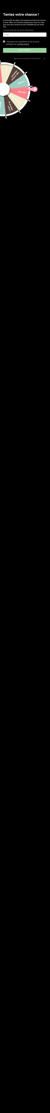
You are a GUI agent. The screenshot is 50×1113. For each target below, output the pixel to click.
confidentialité (23, 44)
